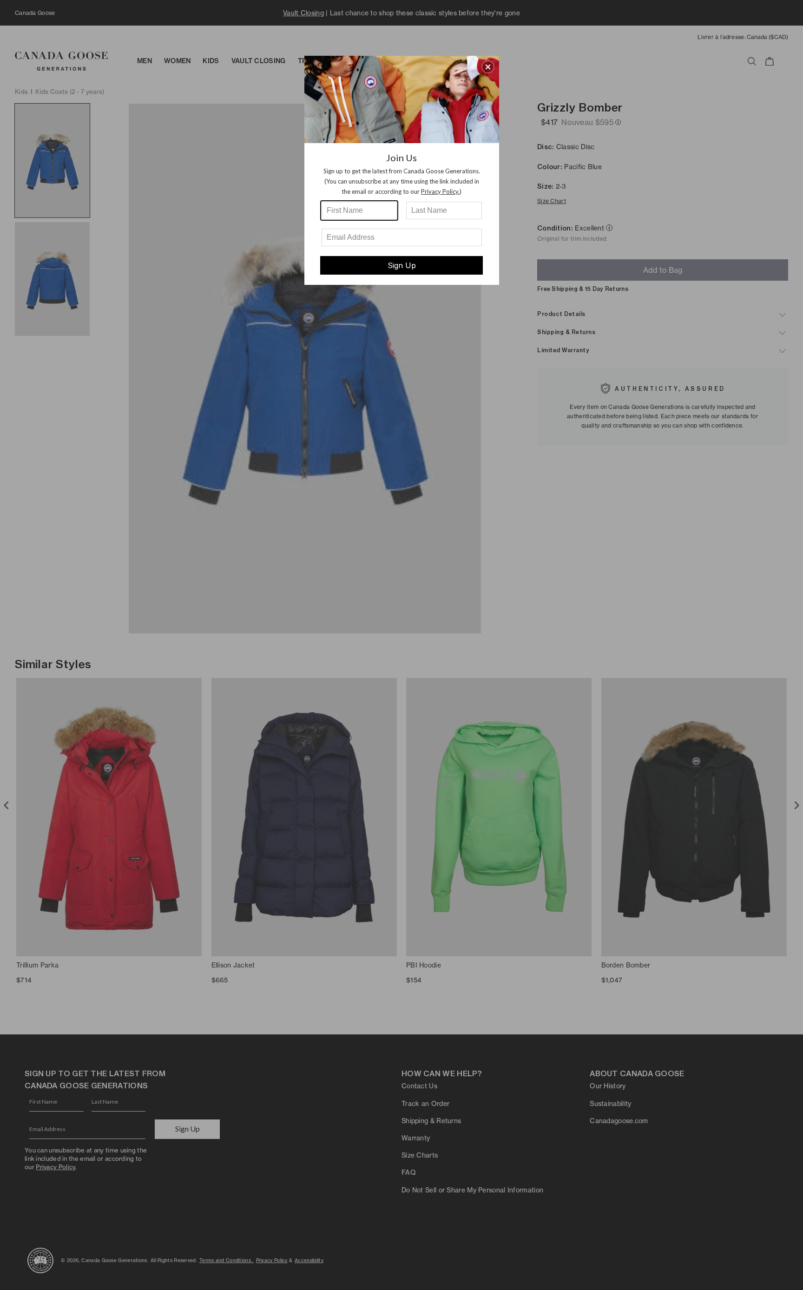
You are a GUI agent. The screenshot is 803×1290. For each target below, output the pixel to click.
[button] (488, 66)
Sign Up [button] (402, 265)
